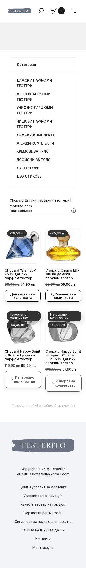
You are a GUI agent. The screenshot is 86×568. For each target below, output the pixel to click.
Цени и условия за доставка (43, 487)
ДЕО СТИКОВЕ (28, 176)
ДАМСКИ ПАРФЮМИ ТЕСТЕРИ (34, 83)
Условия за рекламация (43, 496)
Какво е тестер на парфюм (43, 504)
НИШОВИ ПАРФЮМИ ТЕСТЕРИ (34, 124)
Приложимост (21, 210)
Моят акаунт (43, 548)
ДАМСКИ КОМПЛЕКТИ (35, 135)
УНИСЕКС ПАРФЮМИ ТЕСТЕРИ (34, 110)
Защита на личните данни (43, 530)
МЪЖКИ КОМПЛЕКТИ (35, 143)
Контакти (43, 539)
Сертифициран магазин (43, 513)
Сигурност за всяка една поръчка (43, 521)
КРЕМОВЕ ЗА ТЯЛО (32, 151)
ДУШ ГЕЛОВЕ (27, 168)
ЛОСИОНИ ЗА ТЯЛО (33, 160)
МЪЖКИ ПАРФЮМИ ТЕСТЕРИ (33, 96)
